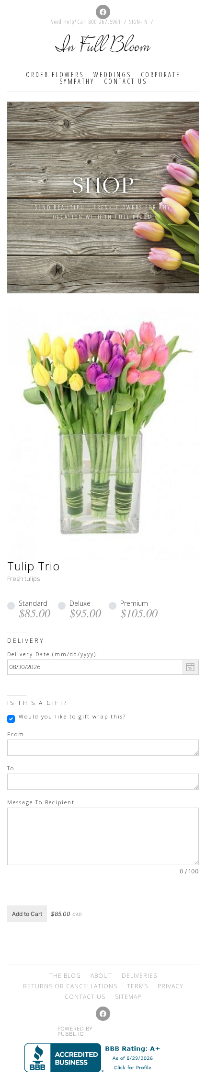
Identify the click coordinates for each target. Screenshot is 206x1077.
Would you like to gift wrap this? (72, 716)
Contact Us (125, 81)
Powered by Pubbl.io (74, 1031)
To (10, 768)
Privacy (170, 986)
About (101, 976)
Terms (137, 986)
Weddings (112, 74)
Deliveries (139, 976)
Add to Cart (27, 913)
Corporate (161, 74)
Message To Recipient (41, 802)
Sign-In (138, 22)
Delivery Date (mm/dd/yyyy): (53, 654)
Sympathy (76, 81)
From (15, 734)
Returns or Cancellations (70, 986)
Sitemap (128, 997)
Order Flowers (55, 74)
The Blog (65, 976)
